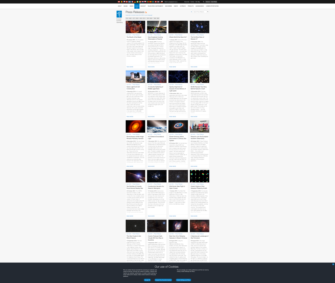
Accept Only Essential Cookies (163, 280)
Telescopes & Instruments (155, 6)
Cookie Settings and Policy (183, 280)
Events (176, 6)
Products (191, 6)
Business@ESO (200, 6)
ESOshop (143, 6)
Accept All (147, 280)
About (120, 6)
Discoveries (168, 6)
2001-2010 (142, 18)
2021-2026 (128, 18)
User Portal (214, 1)
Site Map (197, 1)
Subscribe (186, 1)
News (136, 6)
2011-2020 (135, 18)
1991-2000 (149, 18)
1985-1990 (156, 18)
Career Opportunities (212, 6)
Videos (131, 6)
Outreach (183, 6)
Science (208, 1)
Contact (192, 1)
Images (126, 6)
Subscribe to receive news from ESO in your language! (139, 15)
